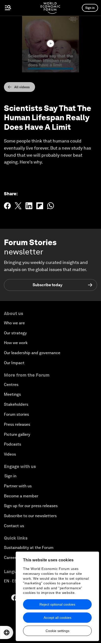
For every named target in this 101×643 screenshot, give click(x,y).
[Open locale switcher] (6, 632)
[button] (50, 43)
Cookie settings (57, 631)
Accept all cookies (57, 618)
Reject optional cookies (57, 604)
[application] (50, 44)
